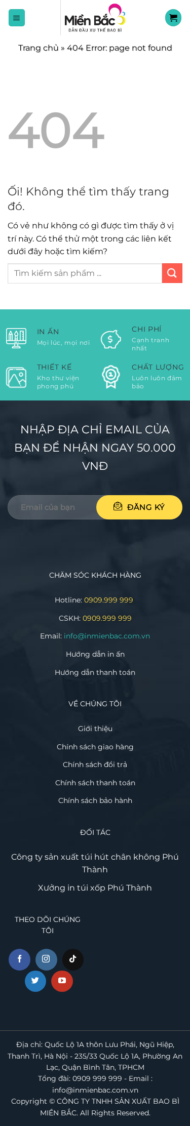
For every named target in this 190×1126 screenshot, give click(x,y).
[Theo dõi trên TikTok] (73, 960)
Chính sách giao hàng (95, 747)
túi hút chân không (120, 857)
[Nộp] (172, 273)
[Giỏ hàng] (173, 17)
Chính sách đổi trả (95, 764)
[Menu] (17, 17)
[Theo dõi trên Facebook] (19, 960)
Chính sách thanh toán (95, 783)
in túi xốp (86, 888)
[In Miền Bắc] (95, 17)
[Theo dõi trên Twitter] (36, 981)
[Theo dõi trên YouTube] (62, 981)
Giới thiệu (95, 729)
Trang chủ (38, 48)
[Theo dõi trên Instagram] (46, 960)
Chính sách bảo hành (95, 800)
